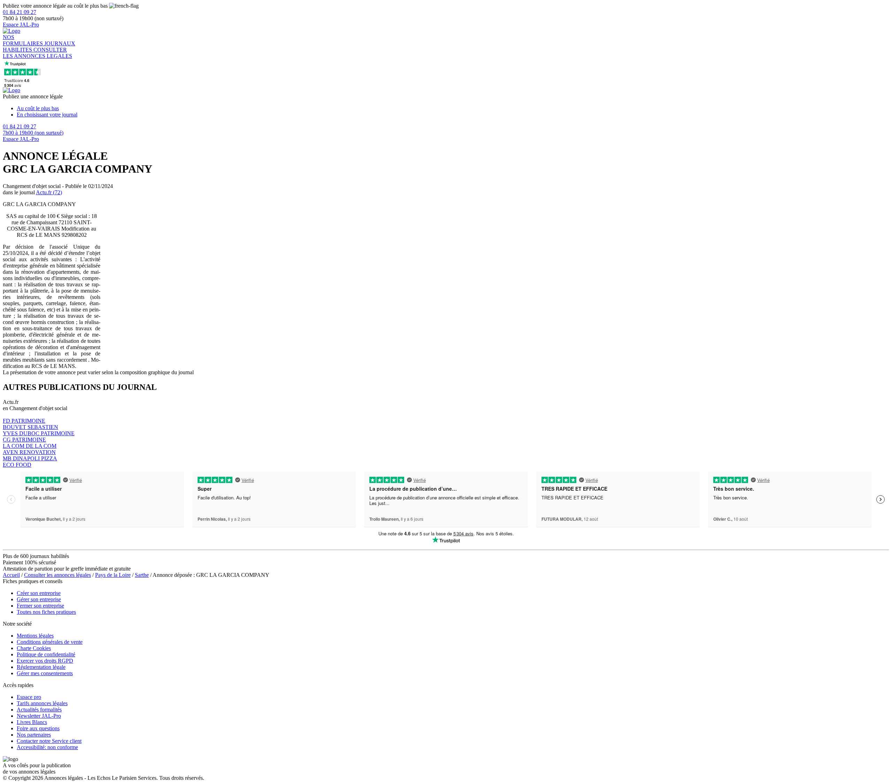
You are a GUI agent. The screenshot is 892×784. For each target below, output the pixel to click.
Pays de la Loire (113, 575)
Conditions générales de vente (50, 642)
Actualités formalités (39, 710)
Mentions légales (35, 636)
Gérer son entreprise (39, 599)
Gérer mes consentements (45, 673)
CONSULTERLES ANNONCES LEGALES (37, 53)
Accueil (11, 575)
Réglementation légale (41, 667)
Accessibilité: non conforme (47, 747)
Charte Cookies (34, 648)
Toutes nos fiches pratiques (46, 612)
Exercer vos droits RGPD (45, 661)
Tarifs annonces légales (42, 703)
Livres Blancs (32, 722)
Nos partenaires (34, 735)
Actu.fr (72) (49, 192)
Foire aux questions (38, 728)
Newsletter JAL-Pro (39, 716)
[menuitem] (453, 108)
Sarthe (142, 575)
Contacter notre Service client (49, 741)
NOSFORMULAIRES (23, 40)
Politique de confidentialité (46, 654)
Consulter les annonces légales (57, 575)
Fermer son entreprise (40, 606)
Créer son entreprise (39, 593)
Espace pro (29, 697)
